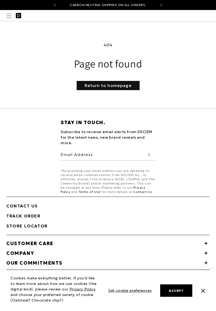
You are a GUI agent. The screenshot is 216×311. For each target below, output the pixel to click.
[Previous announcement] (55, 5)
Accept (176, 291)
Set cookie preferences (130, 290)
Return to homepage (108, 85)
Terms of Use (89, 192)
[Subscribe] (149, 154)
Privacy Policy (82, 289)
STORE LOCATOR (27, 226)
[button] (9, 16)
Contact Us (142, 192)
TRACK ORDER (23, 215)
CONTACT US (22, 205)
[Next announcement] (161, 5)
